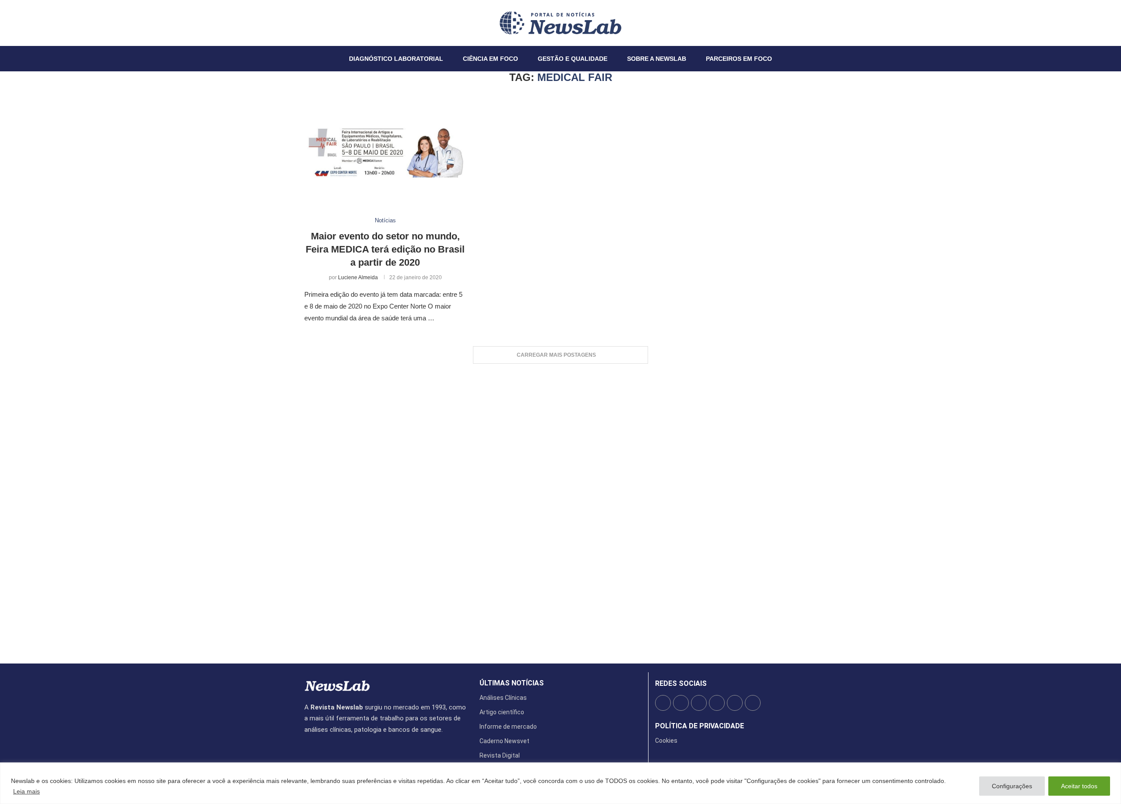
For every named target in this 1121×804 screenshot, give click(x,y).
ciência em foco (490, 58)
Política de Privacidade (699, 726)
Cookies (666, 740)
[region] (560, 783)
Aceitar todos (1079, 786)
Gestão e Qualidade (572, 58)
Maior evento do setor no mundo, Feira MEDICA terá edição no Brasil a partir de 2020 (385, 249)
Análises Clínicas (503, 698)
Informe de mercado (508, 726)
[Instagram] (315, 22)
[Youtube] (325, 22)
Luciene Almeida (358, 277)
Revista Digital (499, 755)
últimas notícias (511, 683)
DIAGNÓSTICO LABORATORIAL (396, 58)
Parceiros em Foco (739, 58)
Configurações (1012, 786)
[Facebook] (304, 22)
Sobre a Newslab (656, 58)
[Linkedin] (320, 22)
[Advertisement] (560, 509)
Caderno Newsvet (504, 741)
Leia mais (26, 791)
